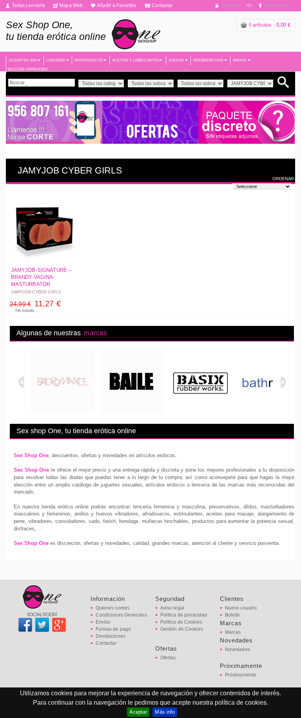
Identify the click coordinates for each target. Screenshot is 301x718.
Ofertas (168, 657)
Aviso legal (172, 608)
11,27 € (35, 303)
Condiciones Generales (121, 615)
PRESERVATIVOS (208, 60)
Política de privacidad (183, 615)
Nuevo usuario (241, 608)
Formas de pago (113, 629)
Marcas (233, 632)
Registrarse (277, 5)
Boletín (232, 615)
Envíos (103, 622)
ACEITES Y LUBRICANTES (135, 60)
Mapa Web (71, 5)
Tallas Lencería (28, 5)
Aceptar (138, 712)
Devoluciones (110, 636)
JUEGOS (176, 60)
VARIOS (240, 60)
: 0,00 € (270, 25)
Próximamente (240, 675)
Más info (165, 712)
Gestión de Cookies (181, 629)
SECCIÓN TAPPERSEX (27, 69)
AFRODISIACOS (88, 60)
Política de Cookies (181, 622)
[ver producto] (44, 230)
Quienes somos (113, 608)
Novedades (237, 649)
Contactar (162, 5)
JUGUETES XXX (23, 60)
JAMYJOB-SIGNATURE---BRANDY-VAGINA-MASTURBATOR (41, 277)
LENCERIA (55, 60)
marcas (95, 333)
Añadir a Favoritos (116, 5)
